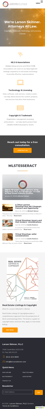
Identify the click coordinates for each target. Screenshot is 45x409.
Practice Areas (27, 372)
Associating (26, 376)
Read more (18, 215)
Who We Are (6, 372)
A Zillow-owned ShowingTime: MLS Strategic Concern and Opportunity (28, 206)
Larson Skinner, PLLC (18, 403)
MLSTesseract (7, 376)
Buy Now (10, 330)
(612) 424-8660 (12, 357)
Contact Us (23, 150)
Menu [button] (38, 3)
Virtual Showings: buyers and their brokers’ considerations (28, 221)
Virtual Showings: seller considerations (26, 235)
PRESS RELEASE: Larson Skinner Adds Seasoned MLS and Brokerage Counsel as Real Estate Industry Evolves (22, 191)
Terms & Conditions (10, 406)
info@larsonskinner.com (15, 362)
